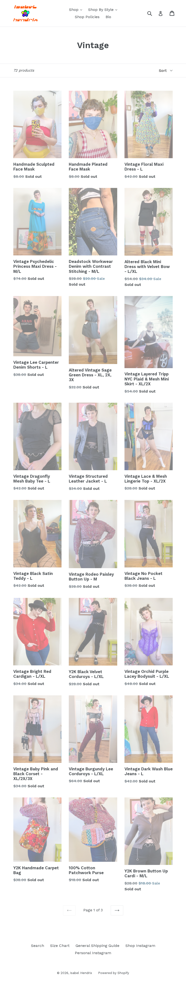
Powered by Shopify (113, 973)
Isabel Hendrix (81, 973)
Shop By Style (104, 9)
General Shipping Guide (97, 945)
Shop (77, 9)
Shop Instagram (140, 945)
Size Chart (60, 945)
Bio (108, 17)
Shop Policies (87, 17)
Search (37, 945)
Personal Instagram (93, 953)
